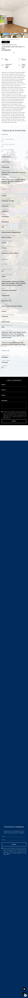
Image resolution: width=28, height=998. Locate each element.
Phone (4, 390)
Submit (14, 421)
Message (4, 400)
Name (3, 384)
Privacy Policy (6, 417)
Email (3, 395)
